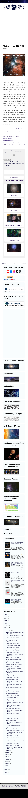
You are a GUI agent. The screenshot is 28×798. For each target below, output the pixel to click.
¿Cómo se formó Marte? (11, 720)
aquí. (20, 130)
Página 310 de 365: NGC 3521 (12, 727)
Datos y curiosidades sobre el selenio (14, 687)
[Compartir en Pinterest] (10, 160)
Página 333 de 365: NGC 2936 (12, 638)
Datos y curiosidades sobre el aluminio (14, 635)
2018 (6, 769)
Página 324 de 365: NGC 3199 (12, 674)
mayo (7, 759)
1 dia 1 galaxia (11, 161)
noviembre (8, 630)
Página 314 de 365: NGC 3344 (12, 713)
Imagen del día (7, 163)
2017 (6, 771)
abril (7, 761)
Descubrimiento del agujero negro (13, 728)
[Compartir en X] (7, 160)
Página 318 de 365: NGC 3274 (12, 695)
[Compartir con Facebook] (8, 160)
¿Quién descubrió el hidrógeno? (13, 675)
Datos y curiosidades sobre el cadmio (14, 715)
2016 (6, 772)
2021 (6, 623)
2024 (6, 618)
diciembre (8, 629)
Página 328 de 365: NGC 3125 (12, 657)
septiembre (8, 752)
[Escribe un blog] (6, 160)
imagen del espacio (16, 163)
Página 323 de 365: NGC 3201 (12, 677)
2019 (6, 627)
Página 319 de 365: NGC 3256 (12, 691)
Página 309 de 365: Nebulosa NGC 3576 (15, 730)
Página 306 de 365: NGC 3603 (12, 743)
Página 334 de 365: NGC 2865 (12, 637)
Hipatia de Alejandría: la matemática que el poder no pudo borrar (17, 563)
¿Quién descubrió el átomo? (12, 700)
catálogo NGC (18, 161)
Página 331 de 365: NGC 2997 (12, 647)
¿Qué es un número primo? (12, 697)
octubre (8, 750)
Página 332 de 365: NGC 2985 (12, 643)
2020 (6, 625)
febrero (8, 765)
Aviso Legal (5, 786)
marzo (7, 763)
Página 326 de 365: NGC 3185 (12, 662)
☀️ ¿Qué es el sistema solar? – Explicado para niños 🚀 (17, 553)
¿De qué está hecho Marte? (12, 693)
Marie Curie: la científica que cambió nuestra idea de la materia (17, 543)
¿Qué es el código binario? (12, 679)
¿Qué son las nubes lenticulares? (13, 725)
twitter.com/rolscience (7, 138)
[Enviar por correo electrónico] (4, 160)
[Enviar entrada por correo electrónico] (14, 155)
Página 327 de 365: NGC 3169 (12, 661)
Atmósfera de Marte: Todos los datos (14, 664)
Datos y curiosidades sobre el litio (13, 739)
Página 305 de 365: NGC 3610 (12, 745)
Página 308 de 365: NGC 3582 (12, 735)
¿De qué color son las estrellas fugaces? (16, 600)
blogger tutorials (14, 177)
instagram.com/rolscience (8, 140)
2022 (6, 622)
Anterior (4, 263)
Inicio (14, 263)
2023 (6, 620)
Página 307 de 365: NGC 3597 (12, 737)
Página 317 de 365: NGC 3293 (12, 699)
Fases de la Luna (15, 572)
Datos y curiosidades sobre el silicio (13, 659)
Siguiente (24, 263)
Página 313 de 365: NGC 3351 (12, 716)
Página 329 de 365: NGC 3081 (12, 652)
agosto (7, 754)
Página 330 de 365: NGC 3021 (12, 650)
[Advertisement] (14, 26)
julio (7, 756)
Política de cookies (14, 786)
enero (7, 767)
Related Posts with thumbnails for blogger (14, 171)
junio (7, 757)
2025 (6, 616)
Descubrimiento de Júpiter (11, 649)
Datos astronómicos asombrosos (13, 645)
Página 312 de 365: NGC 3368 (12, 718)
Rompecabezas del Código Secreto (13, 708)
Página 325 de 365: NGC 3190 (12, 666)
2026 (6, 614)
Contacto (23, 786)
